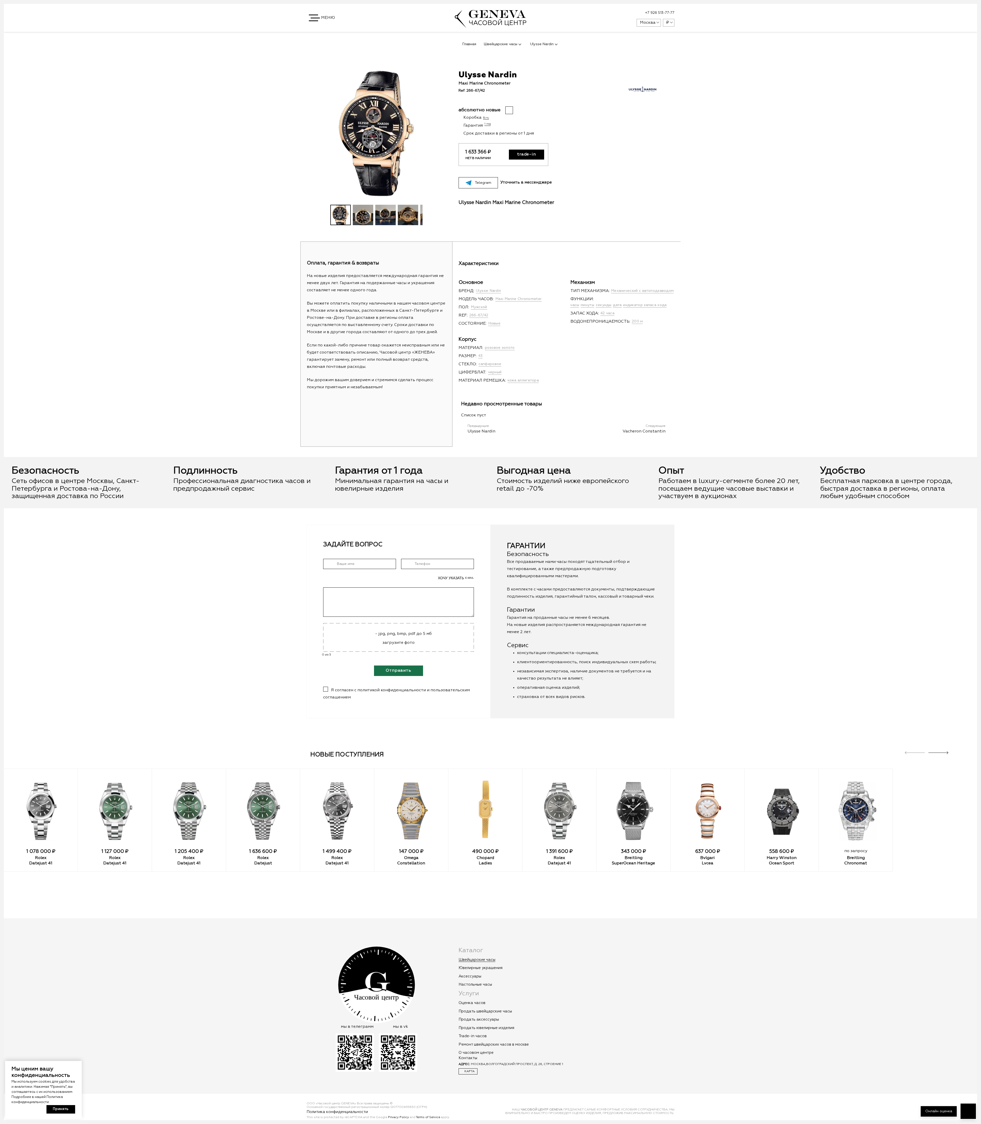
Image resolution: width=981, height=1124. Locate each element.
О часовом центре (476, 1053)
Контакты (468, 1058)
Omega (411, 858)
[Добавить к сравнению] (646, 75)
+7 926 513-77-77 (659, 13)
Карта (469, 1071)
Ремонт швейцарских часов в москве (494, 1044)
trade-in (526, 154)
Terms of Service (428, 1117)
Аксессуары (470, 976)
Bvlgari (707, 858)
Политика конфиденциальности (337, 1112)
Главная (469, 44)
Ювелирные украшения (481, 968)
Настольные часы (475, 984)
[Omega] (411, 811)
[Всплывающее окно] (620, 13)
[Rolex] (40, 811)
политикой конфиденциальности (391, 690)
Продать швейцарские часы (485, 1011)
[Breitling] (633, 811)
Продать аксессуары (479, 1019)
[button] (322, 17)
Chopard (485, 858)
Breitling (634, 858)
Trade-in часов (473, 1036)
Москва (648, 23)
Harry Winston (782, 858)
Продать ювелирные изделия (486, 1028)
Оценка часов (472, 1003)
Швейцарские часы (477, 960)
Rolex (40, 858)
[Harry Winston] (781, 811)
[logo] (490, 25)
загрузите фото (398, 643)
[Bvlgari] (707, 811)
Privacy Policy (398, 1117)
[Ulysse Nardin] (642, 97)
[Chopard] (485, 811)
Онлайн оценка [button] (938, 1111)
